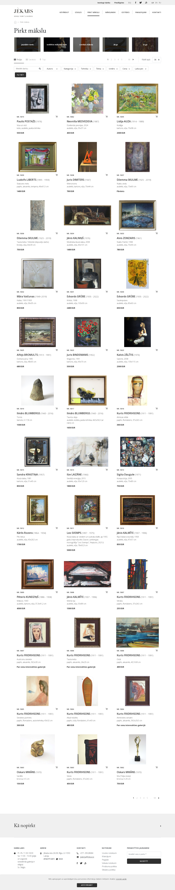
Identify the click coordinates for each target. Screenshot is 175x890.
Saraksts (32, 59)
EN (156, 3)
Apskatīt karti (49, 859)
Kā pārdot (64, 12)
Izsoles (78, 12)
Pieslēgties (119, 3)
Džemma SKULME (134, 179)
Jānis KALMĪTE (132, 533)
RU (160, 3)
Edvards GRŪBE (83, 296)
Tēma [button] (99, 68)
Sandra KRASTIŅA (30, 474)
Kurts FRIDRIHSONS (135, 413)
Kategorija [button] (69, 68)
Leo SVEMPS (80, 533)
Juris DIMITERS (79, 179)
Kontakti (156, 12)
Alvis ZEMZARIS (129, 238)
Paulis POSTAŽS (29, 121)
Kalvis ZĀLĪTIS (128, 354)
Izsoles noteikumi (109, 853)
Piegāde (105, 859)
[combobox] (156, 60)
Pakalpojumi (140, 12)
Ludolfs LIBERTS (33, 179)
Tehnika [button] (85, 68)
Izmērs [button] (112, 68)
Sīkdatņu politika (108, 869)
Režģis (19, 59)
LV (153, 3)
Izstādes (125, 12)
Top (44, 59)
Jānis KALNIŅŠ (78, 238)
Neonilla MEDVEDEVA (83, 121)
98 (129, 59)
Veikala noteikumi (109, 863)
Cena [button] (125, 68)
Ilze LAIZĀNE (77, 474)
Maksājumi (106, 856)
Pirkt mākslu (93, 12)
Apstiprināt (87, 885)
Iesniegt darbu (104, 3)
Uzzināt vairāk (121, 879)
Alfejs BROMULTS (34, 354)
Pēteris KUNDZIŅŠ (34, 597)
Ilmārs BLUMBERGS (35, 413)
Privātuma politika (109, 866)
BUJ (129, 3)
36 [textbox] (155, 59)
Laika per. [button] (139, 68)
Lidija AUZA (130, 121)
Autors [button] (50, 68)
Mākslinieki (110, 12)
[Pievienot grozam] (57, 117)
